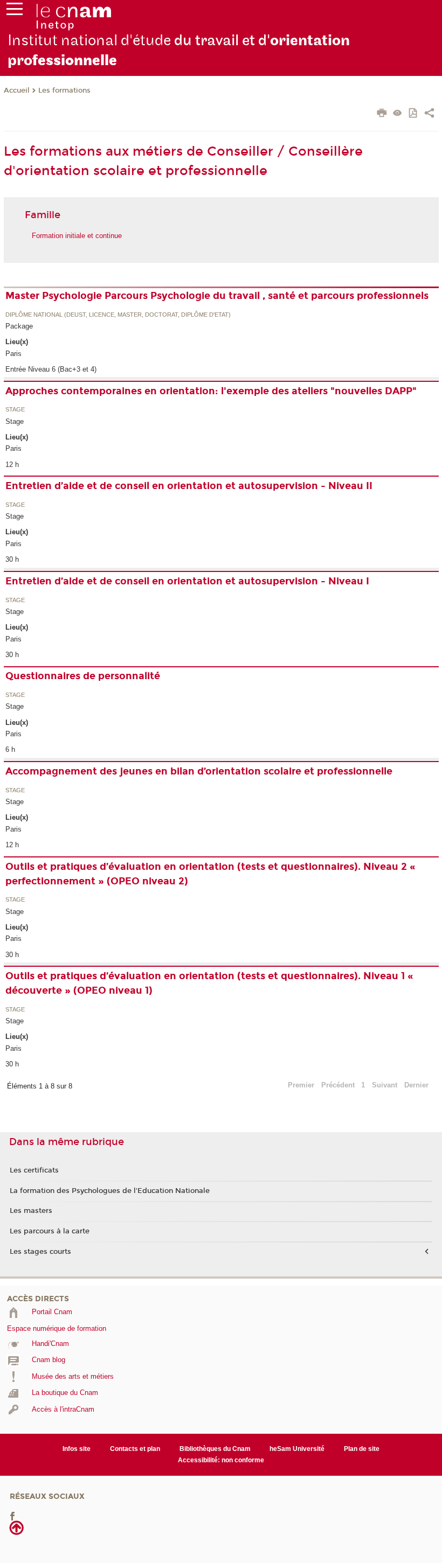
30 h (12, 559)
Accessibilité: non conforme (221, 1460)
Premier (301, 1085)
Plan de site (361, 1449)
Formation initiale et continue (77, 236)
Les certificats (34, 1170)
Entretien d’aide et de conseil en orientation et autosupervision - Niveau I (187, 581)
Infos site (77, 1449)
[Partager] (429, 114)
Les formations (64, 90)
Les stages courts (40, 1251)
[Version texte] (397, 114)
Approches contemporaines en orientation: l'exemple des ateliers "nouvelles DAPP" (211, 391)
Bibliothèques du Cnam (215, 1449)
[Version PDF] (413, 114)
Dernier (416, 1085)
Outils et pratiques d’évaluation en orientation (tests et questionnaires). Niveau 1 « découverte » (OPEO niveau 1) (209, 983)
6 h (10, 749)
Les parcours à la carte (49, 1231)
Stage (15, 409)
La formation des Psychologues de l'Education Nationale (110, 1191)
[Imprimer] (381, 114)
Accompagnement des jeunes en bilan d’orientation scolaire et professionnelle (198, 771)
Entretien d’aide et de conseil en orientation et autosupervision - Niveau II (188, 486)
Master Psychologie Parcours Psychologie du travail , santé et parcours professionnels (217, 296)
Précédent (338, 1085)
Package (19, 326)
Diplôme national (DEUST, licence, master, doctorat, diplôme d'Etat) (118, 315)
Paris (13, 354)
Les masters (31, 1210)
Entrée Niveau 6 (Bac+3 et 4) (50, 369)
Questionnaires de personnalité (82, 676)
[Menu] (14, 11)
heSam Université (297, 1449)
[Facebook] (12, 1516)
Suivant (384, 1085)
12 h (12, 464)
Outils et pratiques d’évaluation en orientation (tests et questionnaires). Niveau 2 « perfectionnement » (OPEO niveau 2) (210, 874)
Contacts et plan (135, 1449)
